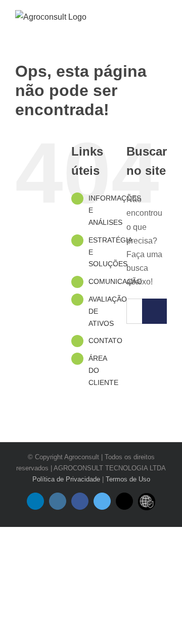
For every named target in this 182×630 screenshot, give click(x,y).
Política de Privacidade (66, 479)
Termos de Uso (128, 479)
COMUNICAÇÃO (115, 281)
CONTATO (105, 340)
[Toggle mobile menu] (163, 19)
